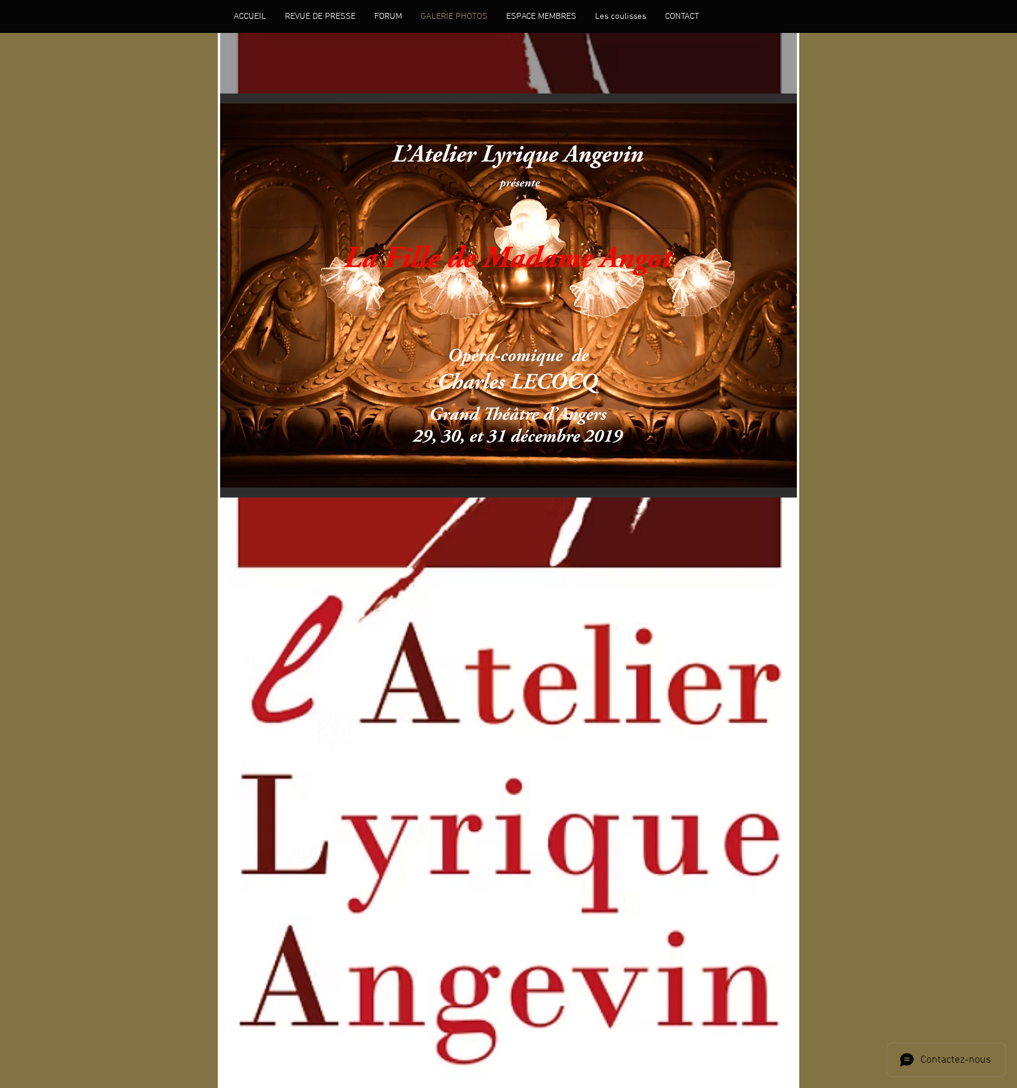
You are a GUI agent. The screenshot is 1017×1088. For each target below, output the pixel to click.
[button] (508, 296)
